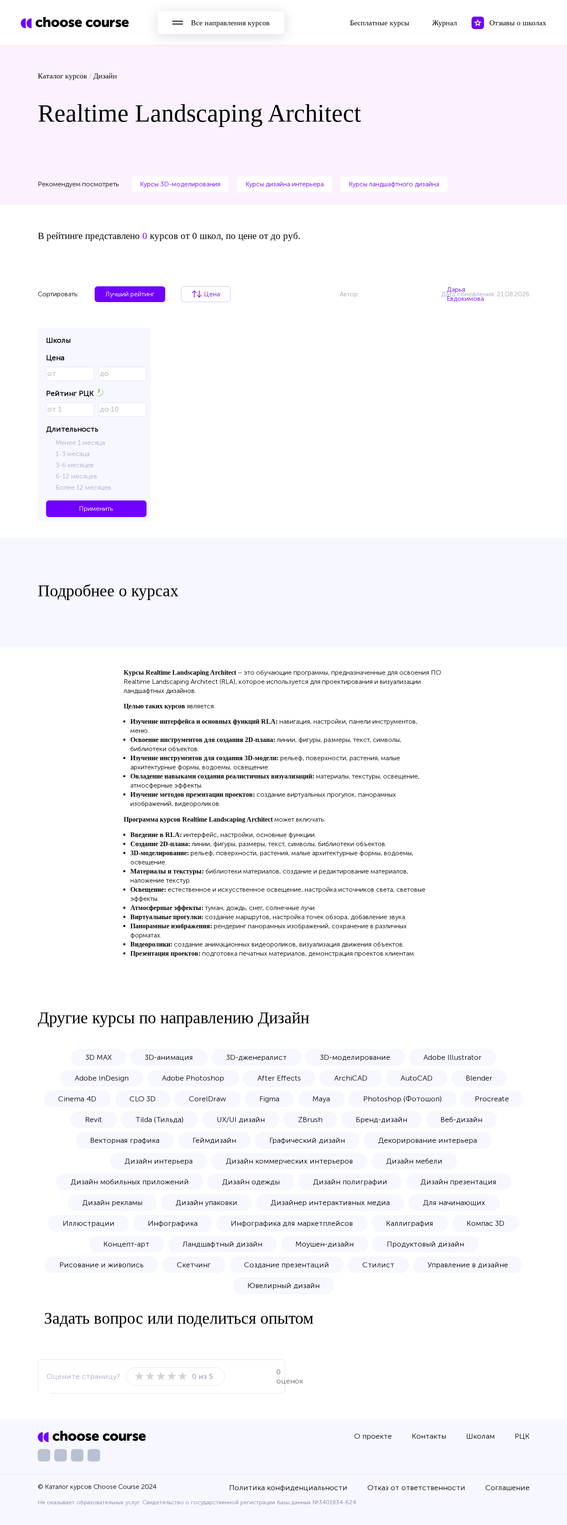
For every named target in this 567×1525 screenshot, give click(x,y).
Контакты (429, 1436)
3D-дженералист (256, 1057)
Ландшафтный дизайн (222, 1244)
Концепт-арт (126, 1244)
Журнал (444, 23)
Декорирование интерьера (427, 1140)
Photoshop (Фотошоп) (402, 1098)
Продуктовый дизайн (425, 1244)
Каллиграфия (409, 1223)
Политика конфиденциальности (288, 1487)
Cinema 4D (77, 1098)
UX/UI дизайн (241, 1119)
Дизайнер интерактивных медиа (330, 1202)
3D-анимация (169, 1057)
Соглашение (507, 1487)
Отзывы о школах (517, 23)
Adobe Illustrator (452, 1057)
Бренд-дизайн (381, 1119)
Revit (93, 1119)
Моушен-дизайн (325, 1244)
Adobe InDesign (102, 1078)
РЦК (522, 1436)
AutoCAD (417, 1078)
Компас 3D (485, 1223)
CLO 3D (143, 1098)
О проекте (373, 1436)
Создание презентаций (286, 1264)
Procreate (492, 1098)
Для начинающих (454, 1202)
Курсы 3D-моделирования (180, 184)
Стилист (378, 1264)
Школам (480, 1436)
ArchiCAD (350, 1078)
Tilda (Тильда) (159, 1119)
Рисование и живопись (101, 1264)
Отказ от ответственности (416, 1487)
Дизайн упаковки (206, 1202)
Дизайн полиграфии (350, 1181)
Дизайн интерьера (159, 1161)
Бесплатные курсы (379, 23)
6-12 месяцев (76, 476)
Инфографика (173, 1223)
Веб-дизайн (461, 1119)
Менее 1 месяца (80, 443)
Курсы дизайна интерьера (284, 184)
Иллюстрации (89, 1223)
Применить (96, 508)
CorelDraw (207, 1098)
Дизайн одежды (251, 1181)
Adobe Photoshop (193, 1078)
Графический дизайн (307, 1140)
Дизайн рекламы (112, 1202)
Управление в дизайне (468, 1264)
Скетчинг (194, 1264)
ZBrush (310, 1119)
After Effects (279, 1078)
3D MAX (99, 1057)
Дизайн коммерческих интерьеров (289, 1161)
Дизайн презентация (458, 1181)
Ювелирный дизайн (283, 1285)
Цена (212, 294)
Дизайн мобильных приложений (130, 1181)
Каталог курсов (62, 76)
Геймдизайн (214, 1140)
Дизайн (105, 76)
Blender (479, 1078)
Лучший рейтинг (129, 294)
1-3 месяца (73, 454)
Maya (321, 1098)
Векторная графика (124, 1140)
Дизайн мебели (414, 1161)
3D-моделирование (355, 1057)
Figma (269, 1098)
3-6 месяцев (75, 465)
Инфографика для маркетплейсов (292, 1223)
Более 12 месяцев (83, 487)
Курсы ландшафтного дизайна (394, 184)
